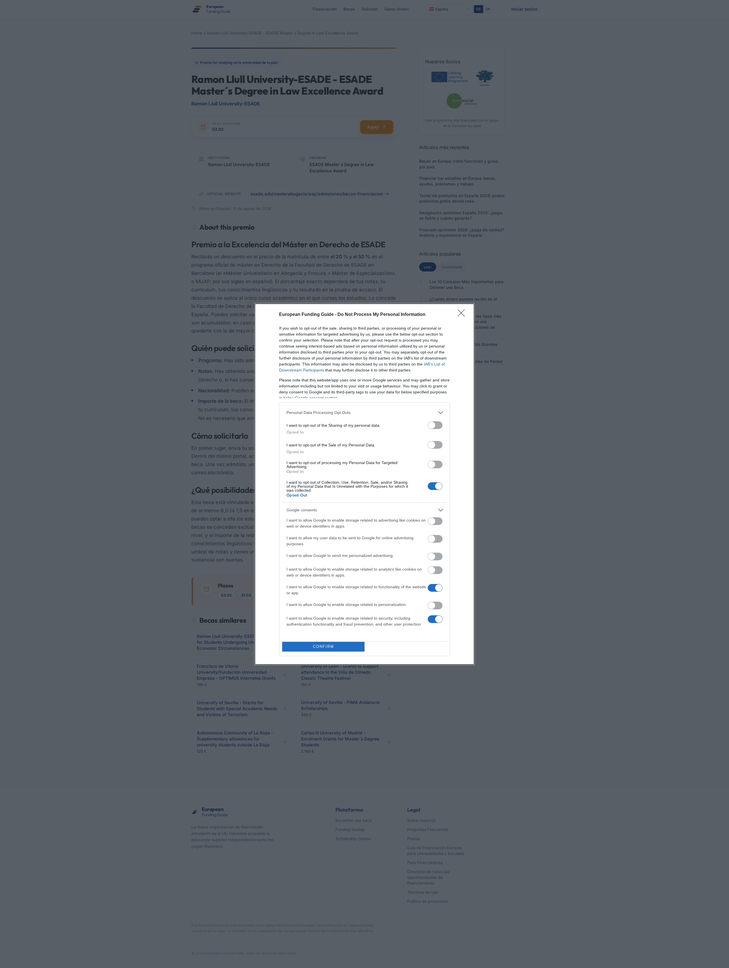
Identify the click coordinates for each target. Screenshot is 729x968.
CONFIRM (323, 646)
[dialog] (364, 484)
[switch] (435, 425)
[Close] (463, 314)
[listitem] (364, 413)
